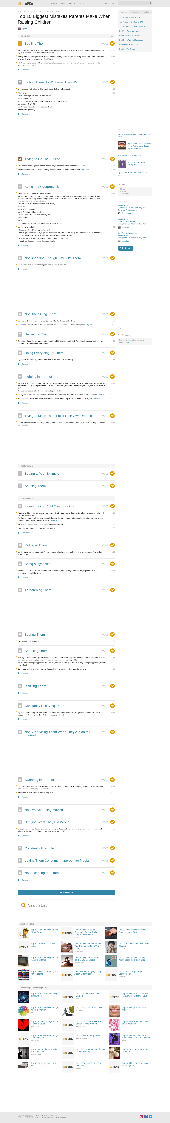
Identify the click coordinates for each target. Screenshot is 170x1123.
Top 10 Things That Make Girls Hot (134, 1008)
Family (58, 11)
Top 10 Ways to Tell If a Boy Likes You (88, 1064)
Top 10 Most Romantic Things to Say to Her (45, 994)
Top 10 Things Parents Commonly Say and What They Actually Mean (86, 932)
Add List (72, 3)
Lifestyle (32, 11)
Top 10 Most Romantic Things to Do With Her (136, 1022)
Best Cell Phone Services (129, 31)
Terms (37, 1115)
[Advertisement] (66, 137)
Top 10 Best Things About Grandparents (130, 972)
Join (113, 3)
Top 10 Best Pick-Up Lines (88, 1035)
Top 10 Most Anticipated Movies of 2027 (134, 26)
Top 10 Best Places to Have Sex (44, 1064)
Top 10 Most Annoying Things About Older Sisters (88, 972)
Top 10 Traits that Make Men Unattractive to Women (89, 1022)
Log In (106, 3)
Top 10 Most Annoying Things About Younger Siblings (132, 931)
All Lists (54, 3)
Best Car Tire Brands (127, 49)
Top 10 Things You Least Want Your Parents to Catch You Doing (88, 946)
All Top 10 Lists (22, 11)
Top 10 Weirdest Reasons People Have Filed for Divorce (136, 1036)
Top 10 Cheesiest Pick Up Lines (43, 945)
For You (81, 3)
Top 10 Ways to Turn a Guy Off (90, 1007)
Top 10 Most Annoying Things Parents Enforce (44, 958)
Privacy (43, 1115)
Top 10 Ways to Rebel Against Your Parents (45, 972)
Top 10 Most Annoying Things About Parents (44, 931)
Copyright (50, 1115)
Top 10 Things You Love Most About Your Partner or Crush (135, 994)
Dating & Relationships (45, 11)
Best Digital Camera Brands (129, 35)
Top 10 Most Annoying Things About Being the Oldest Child (132, 958)
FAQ (56, 1115)
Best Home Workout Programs (131, 40)
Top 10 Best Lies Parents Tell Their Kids (135, 1050)
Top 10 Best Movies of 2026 (129, 17)
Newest (63, 3)
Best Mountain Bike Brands (129, 44)
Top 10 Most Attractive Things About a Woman (44, 1008)
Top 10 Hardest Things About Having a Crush (44, 1022)
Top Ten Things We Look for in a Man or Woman (90, 1050)
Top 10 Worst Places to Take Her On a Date (44, 1050)
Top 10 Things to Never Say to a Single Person (135, 1064)
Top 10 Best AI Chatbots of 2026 (131, 22)
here (127, 342)
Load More (66, 892)
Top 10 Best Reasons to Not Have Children (134, 945)
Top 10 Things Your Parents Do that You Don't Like (87, 958)
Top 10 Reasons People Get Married (89, 994)
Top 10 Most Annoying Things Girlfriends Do (44, 1036)
